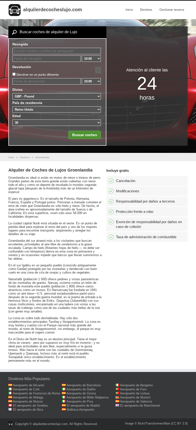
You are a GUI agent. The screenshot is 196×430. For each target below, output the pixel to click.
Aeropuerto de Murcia (28, 401)
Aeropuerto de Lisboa (134, 393)
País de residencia (27, 103)
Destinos (146, 9)
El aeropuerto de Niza (28, 409)
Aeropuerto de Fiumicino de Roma (36, 393)
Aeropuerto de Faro (133, 389)
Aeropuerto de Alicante (28, 385)
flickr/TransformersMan (154, 423)
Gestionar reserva (171, 9)
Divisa (17, 89)
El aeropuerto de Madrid (83, 405)
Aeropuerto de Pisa (79, 401)
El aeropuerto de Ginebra (30, 405)
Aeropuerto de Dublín (81, 389)
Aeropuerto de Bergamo (136, 385)
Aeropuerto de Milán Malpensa (87, 397)
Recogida (20, 44)
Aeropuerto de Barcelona (83, 385)
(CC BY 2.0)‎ (179, 423)
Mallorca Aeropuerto (80, 409)
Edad (16, 116)
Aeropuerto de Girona (81, 393)
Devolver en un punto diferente (37, 74)
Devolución (21, 67)
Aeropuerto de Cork (26, 389)
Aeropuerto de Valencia (136, 401)
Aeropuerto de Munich (135, 397)
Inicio (129, 9)
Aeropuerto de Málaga (28, 397)
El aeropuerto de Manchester (140, 405)
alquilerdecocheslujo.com (52, 9)
